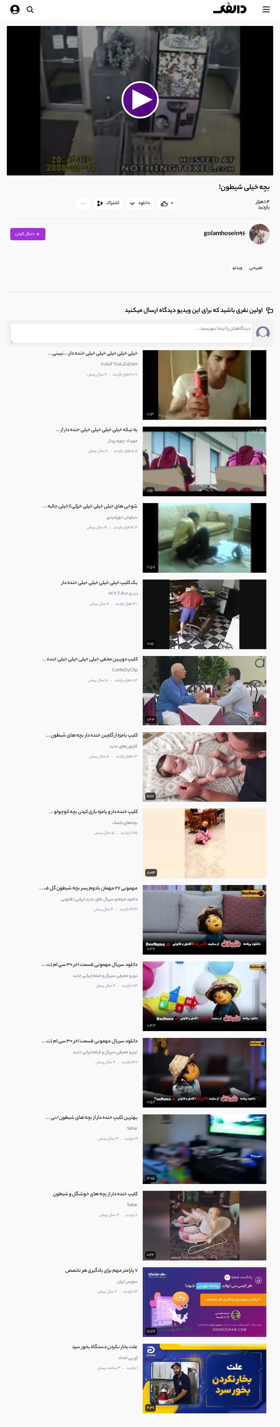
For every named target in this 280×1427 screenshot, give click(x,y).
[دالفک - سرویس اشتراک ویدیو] (235, 9)
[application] (140, 101)
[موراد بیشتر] (83, 203)
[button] (140, 100)
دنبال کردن (25, 234)
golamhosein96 (224, 234)
